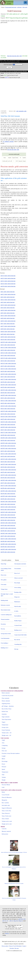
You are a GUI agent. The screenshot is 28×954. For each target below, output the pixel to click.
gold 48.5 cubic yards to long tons (8, 544)
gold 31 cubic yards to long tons (8, 451)
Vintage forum (4, 589)
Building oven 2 (4, 647)
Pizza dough (17, 582)
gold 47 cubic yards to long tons (8, 536)
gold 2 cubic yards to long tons (8, 297)
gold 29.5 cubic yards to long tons (8, 443)
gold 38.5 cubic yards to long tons (8, 491)
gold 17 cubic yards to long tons (8, 376)
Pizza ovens (3, 575)
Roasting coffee (17, 592)
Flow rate (4, 750)
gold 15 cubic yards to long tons (8, 366)
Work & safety (17, 606)
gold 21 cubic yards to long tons (8, 398)
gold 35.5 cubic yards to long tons (8, 475)
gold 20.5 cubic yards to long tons (8, 395)
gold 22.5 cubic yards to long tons (8, 406)
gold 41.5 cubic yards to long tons (8, 506)
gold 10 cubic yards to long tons (8, 339)
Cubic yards (24, 7)
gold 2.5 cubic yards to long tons (8, 299)
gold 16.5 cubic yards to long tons (8, 374)
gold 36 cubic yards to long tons (8, 477)
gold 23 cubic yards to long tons (8, 408)
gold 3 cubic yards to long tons (8, 302)
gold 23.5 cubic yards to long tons (8, 411)
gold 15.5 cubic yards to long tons (8, 368)
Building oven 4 (18, 630)
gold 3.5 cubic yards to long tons (8, 305)
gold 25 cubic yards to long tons (8, 419)
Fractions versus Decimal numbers (11, 753)
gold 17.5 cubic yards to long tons (8, 379)
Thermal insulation (5, 619)
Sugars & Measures (7, 808)
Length (3, 756)
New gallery (3, 579)
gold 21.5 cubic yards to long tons (8, 400)
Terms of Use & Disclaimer (15, 946)
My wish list (17, 639)
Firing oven (17, 597)
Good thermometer (5, 638)
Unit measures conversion (20, 563)
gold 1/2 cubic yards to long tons (8, 281)
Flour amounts (5, 698)
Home (6, 2)
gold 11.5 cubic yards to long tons (8, 347)
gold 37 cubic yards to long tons (8, 483)
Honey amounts (6, 700)
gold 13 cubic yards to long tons (8, 355)
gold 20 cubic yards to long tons (8, 392)
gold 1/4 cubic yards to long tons (8, 275)
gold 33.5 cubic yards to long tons (8, 464)
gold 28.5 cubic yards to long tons (8, 437)
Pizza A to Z (17, 573)
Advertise (11, 948)
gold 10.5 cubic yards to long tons (8, 342)
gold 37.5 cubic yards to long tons (8, 485)
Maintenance (17, 601)
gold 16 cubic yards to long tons (8, 371)
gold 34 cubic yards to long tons (8, 467)
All (10, 732)
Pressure (4, 766)
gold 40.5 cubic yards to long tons (8, 501)
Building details (4, 600)
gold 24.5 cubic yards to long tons (8, 416)
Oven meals (3, 584)
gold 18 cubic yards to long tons (8, 382)
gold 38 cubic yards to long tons (8, 488)
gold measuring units (21, 111)
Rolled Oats (5, 711)
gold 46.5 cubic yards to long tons (8, 533)
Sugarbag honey (6, 703)
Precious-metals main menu (10, 7)
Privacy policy (5, 946)
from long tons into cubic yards (14, 55)
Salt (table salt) (6, 805)
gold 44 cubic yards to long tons (8, 520)
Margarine (4, 800)
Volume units (5, 732)
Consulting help (17, 644)
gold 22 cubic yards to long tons (8, 403)
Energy (4, 748)
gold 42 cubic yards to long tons (8, 509)
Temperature (5, 724)
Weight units (5, 735)
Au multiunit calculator (8, 141)
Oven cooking (17, 587)
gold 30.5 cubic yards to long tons (8, 448)
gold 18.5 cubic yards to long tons (8, 384)
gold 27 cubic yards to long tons (8, 429)
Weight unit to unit (7, 824)
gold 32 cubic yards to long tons (8, 456)
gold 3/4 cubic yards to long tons (8, 286)
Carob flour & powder (7, 695)
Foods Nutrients (6, 730)
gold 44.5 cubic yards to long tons (8, 522)
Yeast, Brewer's (6, 813)
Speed (3, 769)
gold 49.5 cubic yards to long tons (8, 549)
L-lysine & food (18, 625)
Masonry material (6, 831)
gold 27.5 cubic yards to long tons (8, 432)
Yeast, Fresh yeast (6, 816)
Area (3, 742)
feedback (7, 933)
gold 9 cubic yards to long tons (8, 334)
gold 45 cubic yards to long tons (8, 525)
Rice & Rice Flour (6, 708)
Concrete (4, 828)
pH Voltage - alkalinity (8, 706)
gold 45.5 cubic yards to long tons (8, 528)
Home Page (3, 563)
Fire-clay (3, 628)
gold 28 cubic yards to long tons (8, 435)
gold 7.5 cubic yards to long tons (8, 326)
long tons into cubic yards (13, 149)
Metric (3, 758)
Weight (3, 780)
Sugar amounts (5, 716)
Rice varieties (5, 802)
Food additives (17, 616)
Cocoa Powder (5, 794)
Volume (4, 777)
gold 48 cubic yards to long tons (8, 541)
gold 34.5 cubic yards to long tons (8, 469)
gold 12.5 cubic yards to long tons (8, 352)
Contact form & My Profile (20, 634)
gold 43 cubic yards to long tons (8, 514)
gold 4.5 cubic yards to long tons (8, 310)
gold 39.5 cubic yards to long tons (8, 496)
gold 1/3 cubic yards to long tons (8, 278)
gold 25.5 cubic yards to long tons (8, 421)
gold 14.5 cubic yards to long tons (8, 363)
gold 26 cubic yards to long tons (8, 424)
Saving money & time (6, 633)
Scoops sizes (5, 727)
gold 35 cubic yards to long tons (8, 472)
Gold (3, 787)
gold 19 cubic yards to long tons (8, 387)
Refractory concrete (5, 605)
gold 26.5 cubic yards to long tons (8, 427)
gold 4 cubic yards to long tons (8, 307)
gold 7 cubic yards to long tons (8, 323)
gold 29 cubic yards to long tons (8, 440)
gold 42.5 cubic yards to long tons (8, 512)
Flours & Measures (7, 797)
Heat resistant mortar (5, 610)
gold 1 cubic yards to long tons (8, 291)
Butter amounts (6, 692)
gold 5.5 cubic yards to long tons (8, 315)
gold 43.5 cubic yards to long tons (8, 517)
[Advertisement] (14, 39)
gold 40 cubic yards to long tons (8, 498)
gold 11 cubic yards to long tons (8, 344)
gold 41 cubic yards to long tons (8, 504)
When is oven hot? (18, 578)
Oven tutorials (17, 568)
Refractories (5, 834)
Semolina (4, 714)
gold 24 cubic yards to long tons (8, 413)
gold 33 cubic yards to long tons (8, 461)
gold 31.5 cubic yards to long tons (8, 453)
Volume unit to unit (7, 821)
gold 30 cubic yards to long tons (8, 445)
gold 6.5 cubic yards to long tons (8, 321)
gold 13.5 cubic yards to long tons (8, 358)
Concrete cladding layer (6, 614)
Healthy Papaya (17, 620)
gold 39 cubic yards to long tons (8, 493)
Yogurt (3, 722)
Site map (16, 649)
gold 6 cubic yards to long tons (8, 318)
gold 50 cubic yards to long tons (8, 552)
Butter (3, 792)
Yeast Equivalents (6, 719)
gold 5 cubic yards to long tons (8, 313)
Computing (5, 745)
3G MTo (16, 611)
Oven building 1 (4, 643)
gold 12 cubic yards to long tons (8, 350)
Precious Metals (6, 784)
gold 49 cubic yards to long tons (8, 546)
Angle (3, 740)
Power (3, 764)
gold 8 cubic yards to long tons (8, 328)
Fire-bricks (3, 624)
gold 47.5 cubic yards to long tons (8, 538)
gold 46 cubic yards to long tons (8, 530)
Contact (24, 946)
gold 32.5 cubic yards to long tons (8, 459)
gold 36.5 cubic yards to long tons (8, 480)
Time (3, 774)
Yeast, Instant (5, 818)
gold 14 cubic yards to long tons (8, 360)
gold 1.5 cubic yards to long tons (8, 294)
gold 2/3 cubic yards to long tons (8, 283)
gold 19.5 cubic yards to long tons (8, 390)
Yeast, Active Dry (6, 810)
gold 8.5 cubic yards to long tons (8, 331)
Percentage (4, 761)
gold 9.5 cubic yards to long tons (8, 336)
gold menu (19, 7)
